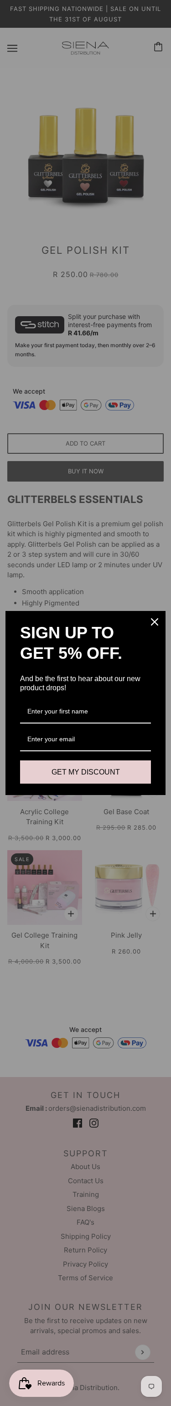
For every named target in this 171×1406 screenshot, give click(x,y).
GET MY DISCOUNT (86, 772)
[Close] (155, 622)
